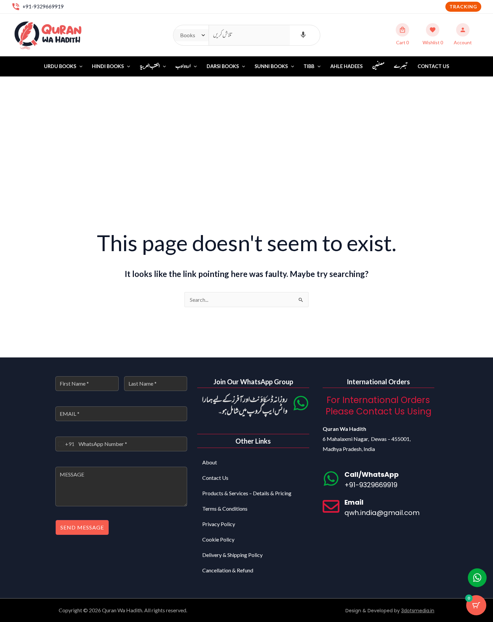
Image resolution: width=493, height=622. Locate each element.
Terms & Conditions (225, 508)
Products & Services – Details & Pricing (246, 493)
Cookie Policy (218, 539)
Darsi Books (223, 66)
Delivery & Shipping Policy (232, 555)
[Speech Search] (303, 35)
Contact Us (433, 66)
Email (354, 502)
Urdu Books (60, 66)
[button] (463, 7)
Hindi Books (108, 66)
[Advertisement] (246, 127)
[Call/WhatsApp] (331, 478)
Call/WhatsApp (371, 474)
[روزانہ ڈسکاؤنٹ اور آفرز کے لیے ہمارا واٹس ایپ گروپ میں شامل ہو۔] (300, 403)
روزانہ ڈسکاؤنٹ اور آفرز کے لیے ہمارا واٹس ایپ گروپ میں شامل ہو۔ (244, 406)
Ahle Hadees (346, 66)
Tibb (309, 66)
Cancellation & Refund (227, 570)
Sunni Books (271, 66)
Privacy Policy (218, 524)
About (209, 462)
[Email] (331, 506)
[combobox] (65, 444)
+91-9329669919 (43, 6)
